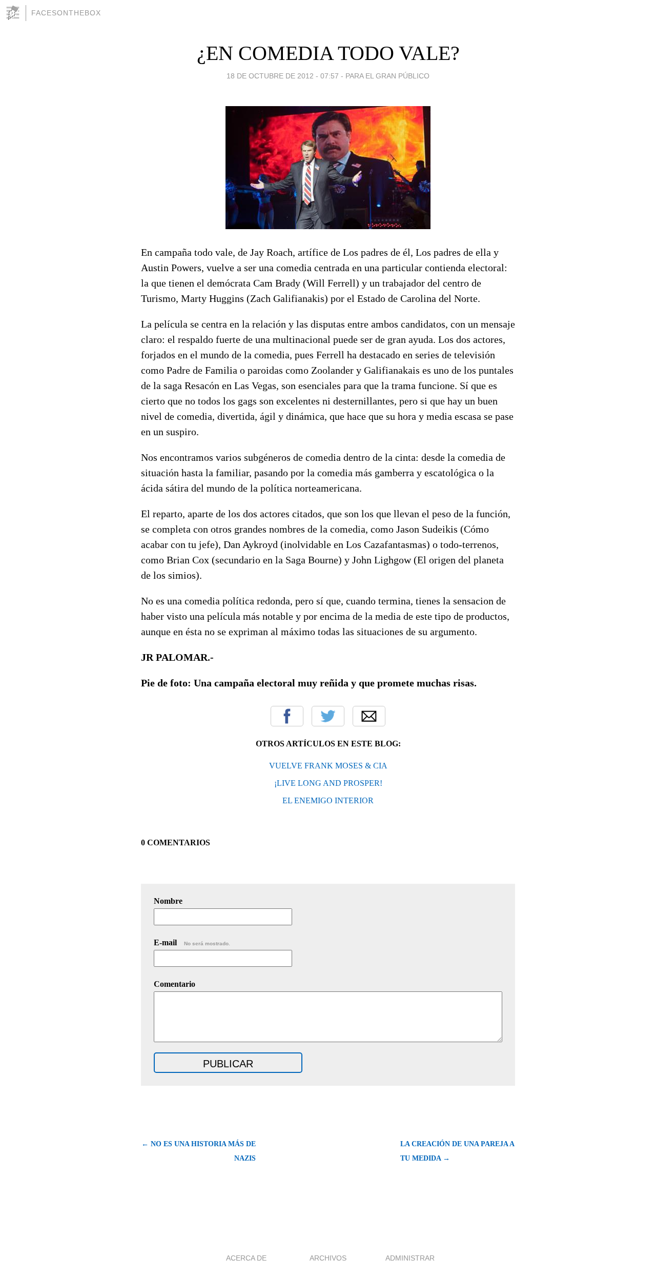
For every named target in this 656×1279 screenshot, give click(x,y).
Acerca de (246, 1258)
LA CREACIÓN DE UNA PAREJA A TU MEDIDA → (457, 1151)
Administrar (410, 1258)
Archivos (328, 1258)
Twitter (328, 716)
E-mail (192, 942)
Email (369, 716)
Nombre (168, 901)
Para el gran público (387, 76)
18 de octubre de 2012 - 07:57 (283, 76)
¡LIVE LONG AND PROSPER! (328, 783)
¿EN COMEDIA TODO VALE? (328, 53)
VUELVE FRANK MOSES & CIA (328, 765)
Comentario (174, 984)
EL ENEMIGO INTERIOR (328, 800)
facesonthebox (66, 13)
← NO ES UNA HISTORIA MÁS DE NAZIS (198, 1151)
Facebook (287, 716)
